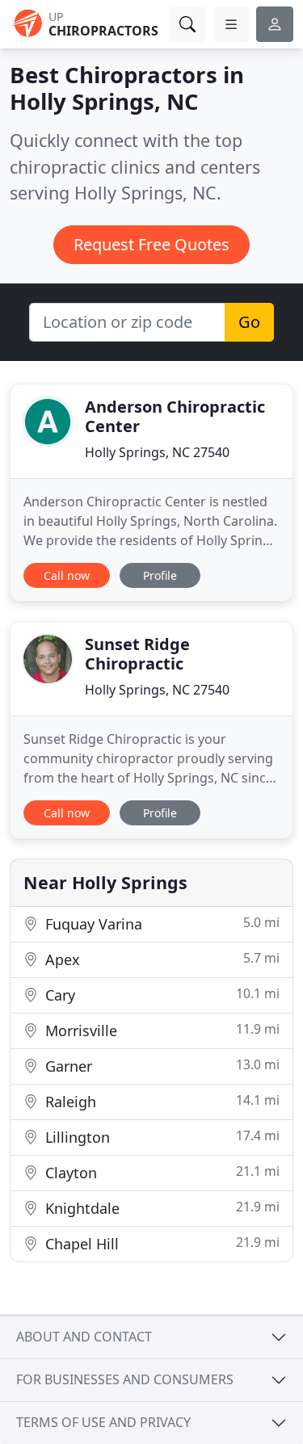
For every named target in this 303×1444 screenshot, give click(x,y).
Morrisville (160, 1030)
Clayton (160, 1172)
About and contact (84, 1336)
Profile (160, 575)
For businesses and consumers (125, 1379)
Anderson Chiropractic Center (175, 416)
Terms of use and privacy (103, 1422)
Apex (160, 959)
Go (249, 322)
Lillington (160, 1137)
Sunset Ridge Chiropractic (137, 653)
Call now (67, 575)
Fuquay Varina (160, 923)
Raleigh (160, 1101)
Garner (160, 1066)
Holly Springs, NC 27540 (157, 452)
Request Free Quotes (151, 244)
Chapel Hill (160, 1243)
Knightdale (160, 1208)
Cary (160, 994)
